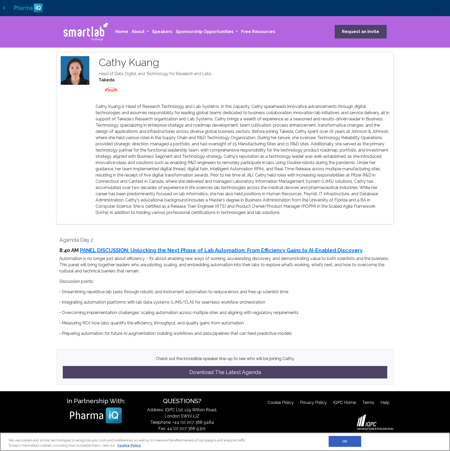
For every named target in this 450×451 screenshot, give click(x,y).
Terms (368, 402)
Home (121, 31)
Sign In (438, 8)
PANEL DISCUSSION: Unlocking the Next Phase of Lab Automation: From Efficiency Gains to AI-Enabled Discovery (221, 250)
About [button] (139, 31)
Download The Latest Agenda (225, 372)
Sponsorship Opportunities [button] (205, 31)
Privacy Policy (313, 402)
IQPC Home (344, 402)
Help (385, 402)
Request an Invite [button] (360, 31)
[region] (225, 442)
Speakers (162, 31)
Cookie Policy (281, 402)
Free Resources (258, 31)
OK (344, 441)
